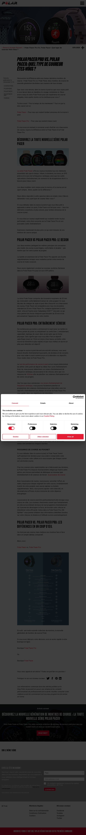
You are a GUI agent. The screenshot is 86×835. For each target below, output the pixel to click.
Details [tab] (43, 403)
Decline (15, 437)
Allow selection (43, 437)
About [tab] (71, 403)
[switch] (32, 428)
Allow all (70, 437)
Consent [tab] (15, 403)
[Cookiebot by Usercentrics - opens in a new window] (74, 397)
